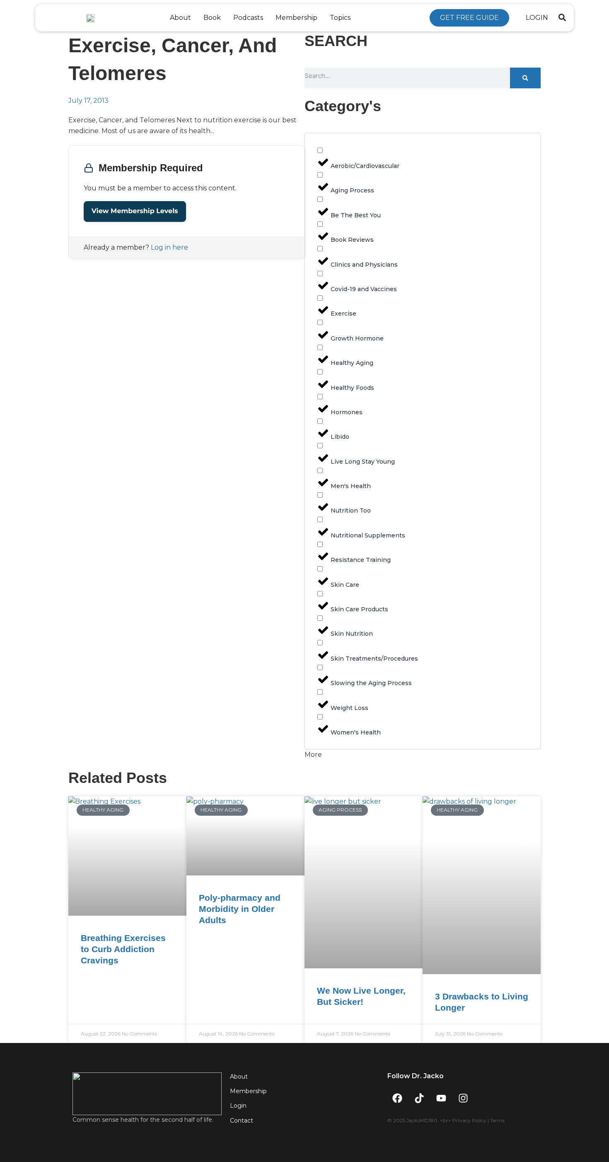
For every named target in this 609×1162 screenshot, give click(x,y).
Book (212, 18)
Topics (340, 18)
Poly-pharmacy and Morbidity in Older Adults (239, 909)
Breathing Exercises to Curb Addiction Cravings (123, 949)
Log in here (169, 247)
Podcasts (248, 18)
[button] (562, 17)
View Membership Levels (135, 211)
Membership (296, 18)
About (180, 18)
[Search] (525, 78)
